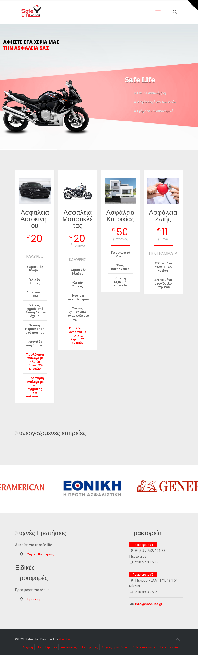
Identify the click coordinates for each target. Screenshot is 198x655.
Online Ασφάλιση (144, 647)
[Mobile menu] (158, 12)
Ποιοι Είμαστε (47, 647)
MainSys (65, 639)
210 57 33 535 (146, 562)
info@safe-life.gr (148, 604)
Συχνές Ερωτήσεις (40, 554)
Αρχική (28, 647)
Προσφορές (36, 599)
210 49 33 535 (146, 592)
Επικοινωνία (169, 647)
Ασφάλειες (69, 647)
